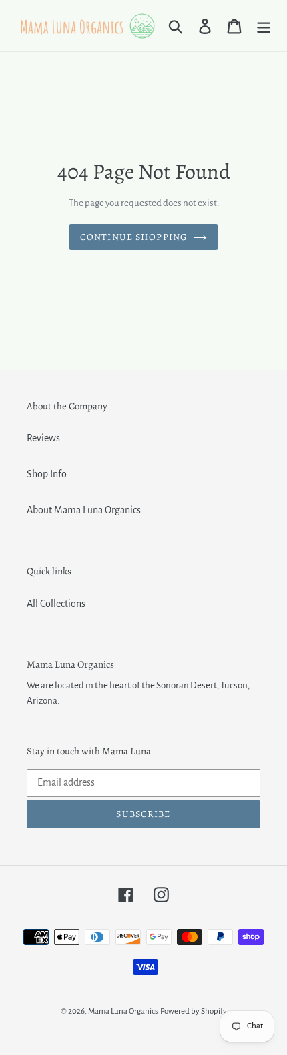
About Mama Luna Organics (84, 510)
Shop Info (47, 474)
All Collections (56, 603)
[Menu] (263, 26)
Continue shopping (133, 237)
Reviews (43, 438)
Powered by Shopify (193, 1011)
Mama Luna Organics (123, 1011)
